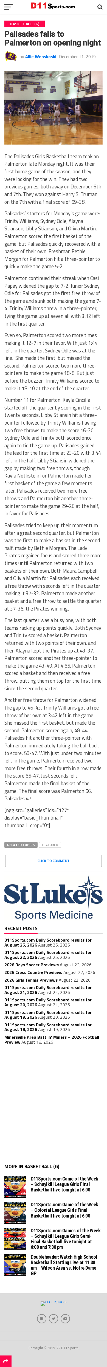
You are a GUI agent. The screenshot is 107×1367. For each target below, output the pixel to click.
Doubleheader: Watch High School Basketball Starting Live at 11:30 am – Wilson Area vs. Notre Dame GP (64, 1265)
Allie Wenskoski (40, 56)
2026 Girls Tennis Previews (31, 980)
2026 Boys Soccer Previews (31, 964)
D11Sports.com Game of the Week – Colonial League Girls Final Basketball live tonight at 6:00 (64, 1210)
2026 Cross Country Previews (33, 972)
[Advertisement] (53, 1104)
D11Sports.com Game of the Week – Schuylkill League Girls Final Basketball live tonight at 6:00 (64, 1184)
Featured (50, 845)
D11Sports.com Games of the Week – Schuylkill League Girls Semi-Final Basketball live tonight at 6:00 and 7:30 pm (66, 1239)
